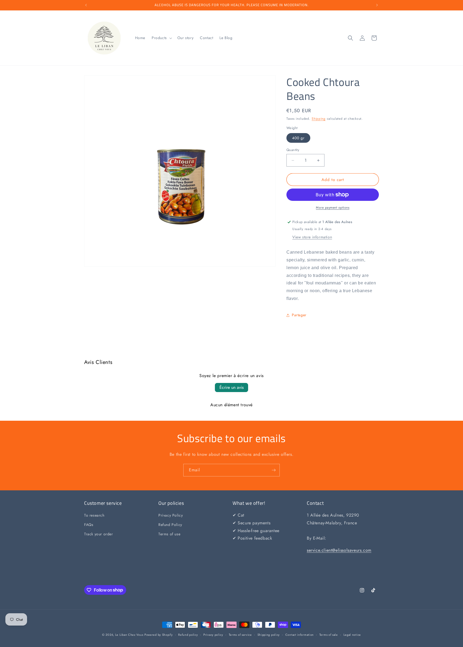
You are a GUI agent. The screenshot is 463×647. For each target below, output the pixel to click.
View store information (312, 237)
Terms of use (169, 534)
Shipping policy (268, 634)
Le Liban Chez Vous (129, 635)
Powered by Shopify (158, 635)
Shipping (319, 118)
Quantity (292, 149)
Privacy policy (213, 634)
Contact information (299, 634)
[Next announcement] (377, 5)
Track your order (98, 534)
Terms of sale (328, 634)
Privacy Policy (170, 515)
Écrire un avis (231, 387)
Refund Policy (170, 525)
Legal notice (352, 634)
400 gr (298, 138)
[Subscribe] (273, 470)
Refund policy (188, 634)
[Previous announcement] (86, 5)
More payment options (332, 207)
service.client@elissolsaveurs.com (339, 550)
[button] (161, 37)
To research (94, 515)
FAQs (88, 525)
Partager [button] (299, 315)
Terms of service (240, 634)
